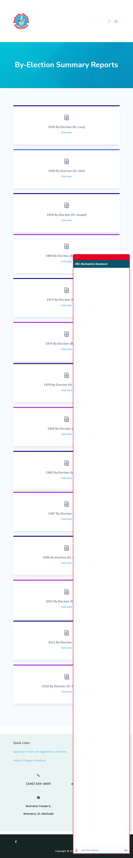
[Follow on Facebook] (15, 841)
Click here (66, 132)
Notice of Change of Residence (29, 760)
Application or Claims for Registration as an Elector (40, 751)
